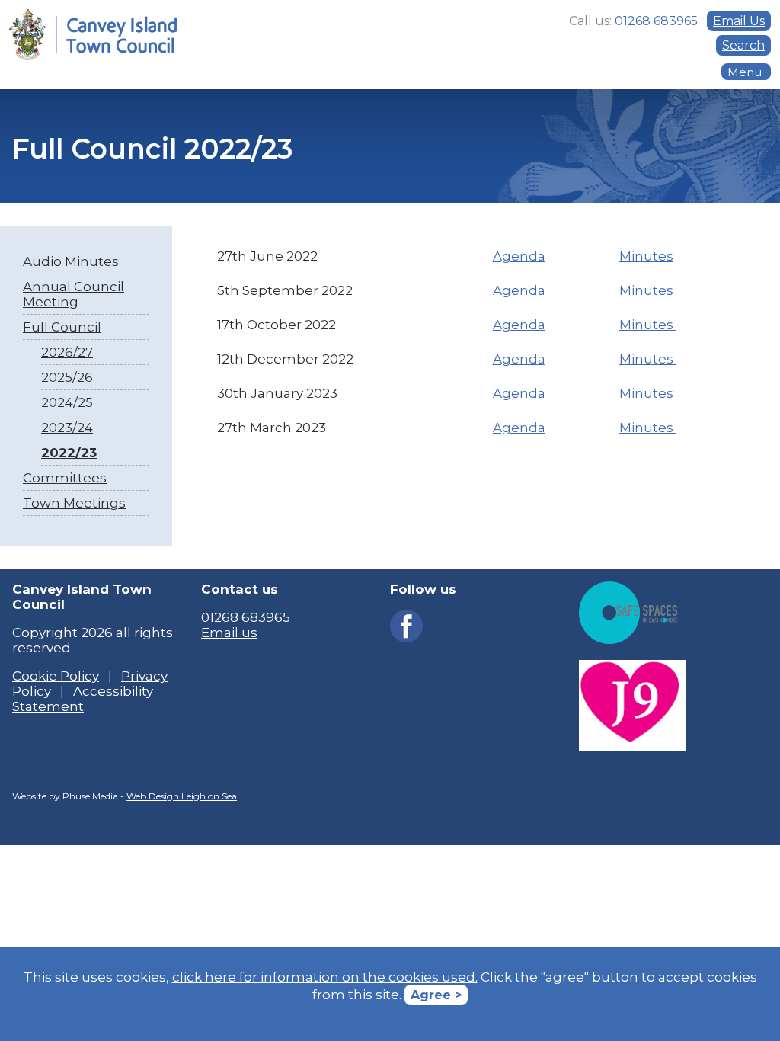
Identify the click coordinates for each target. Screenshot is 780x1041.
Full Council (62, 327)
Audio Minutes (71, 261)
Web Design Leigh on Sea (181, 796)
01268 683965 (245, 617)
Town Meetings (74, 503)
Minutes (646, 256)
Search (743, 45)
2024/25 (67, 402)
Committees (65, 477)
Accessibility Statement (82, 699)
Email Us (739, 21)
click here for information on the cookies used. (325, 977)
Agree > (436, 995)
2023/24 (67, 427)
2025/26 (67, 377)
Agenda (519, 256)
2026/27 (67, 352)
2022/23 (69, 452)
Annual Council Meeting (73, 294)
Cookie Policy (55, 676)
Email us (229, 632)
